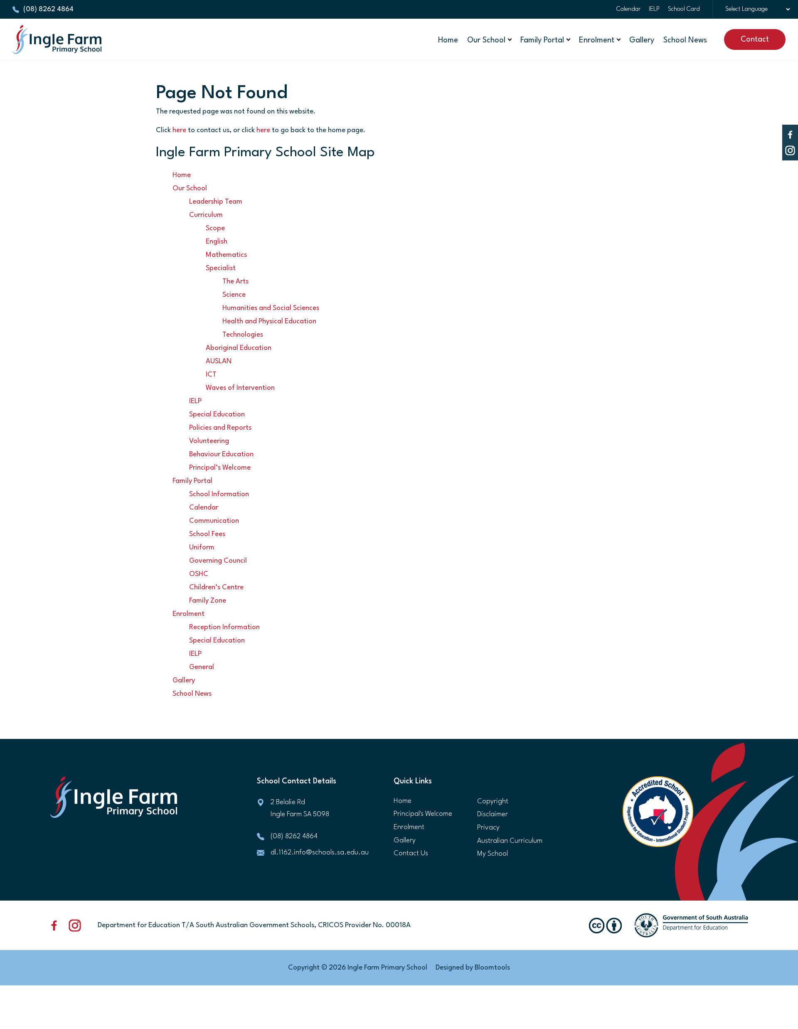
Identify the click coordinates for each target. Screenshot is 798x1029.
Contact (755, 39)
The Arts (235, 281)
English (216, 241)
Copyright (492, 801)
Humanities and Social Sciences (270, 308)
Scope (215, 228)
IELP (654, 9)
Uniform (201, 547)
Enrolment (596, 40)
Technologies (242, 334)
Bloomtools (492, 967)
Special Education (217, 414)
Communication (214, 520)
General (201, 667)
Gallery (641, 40)
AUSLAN (219, 361)
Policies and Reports (220, 427)
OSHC (198, 574)
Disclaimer (492, 814)
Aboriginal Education (238, 348)
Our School (486, 40)
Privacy (488, 827)
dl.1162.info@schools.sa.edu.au (320, 852)
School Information (219, 494)
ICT (211, 374)
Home (448, 40)
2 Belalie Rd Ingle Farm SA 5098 (300, 808)
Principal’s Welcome (220, 467)
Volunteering (209, 441)
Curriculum (206, 215)
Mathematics (226, 254)
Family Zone (207, 600)
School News (685, 40)
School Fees (207, 534)
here (179, 130)
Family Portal (542, 40)
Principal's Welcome (423, 813)
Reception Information (224, 627)
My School (492, 853)
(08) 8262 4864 (48, 9)
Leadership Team (215, 201)
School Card (684, 9)
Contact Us (411, 853)
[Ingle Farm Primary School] (56, 39)
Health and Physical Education (269, 321)
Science (234, 294)
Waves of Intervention (240, 387)
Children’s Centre (216, 587)
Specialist (221, 268)
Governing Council (218, 560)
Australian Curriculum (509, 840)
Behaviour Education (221, 454)
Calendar (628, 9)
